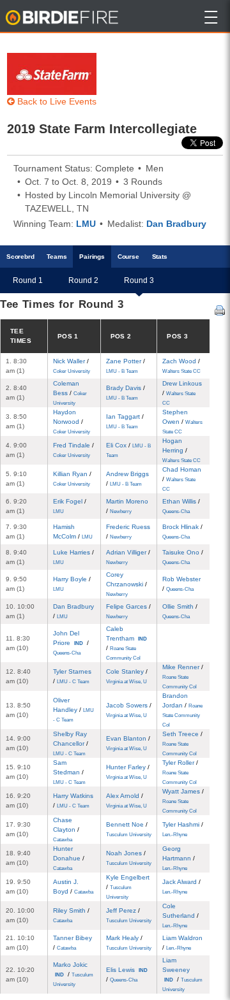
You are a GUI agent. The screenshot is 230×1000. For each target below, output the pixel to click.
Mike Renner (182, 676)
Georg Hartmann (178, 858)
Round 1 (28, 280)
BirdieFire (63, 17)
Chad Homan (181, 479)
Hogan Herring (181, 450)
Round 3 (139, 280)
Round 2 (83, 280)
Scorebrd (20, 256)
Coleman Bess (70, 393)
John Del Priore (71, 643)
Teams (56, 256)
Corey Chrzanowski (126, 584)
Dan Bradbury (176, 224)
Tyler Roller (180, 772)
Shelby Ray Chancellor (70, 743)
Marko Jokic (73, 974)
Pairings (91, 256)
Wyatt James (183, 801)
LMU (86, 224)
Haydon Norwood (71, 422)
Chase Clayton (66, 829)
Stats (159, 256)
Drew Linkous (182, 393)
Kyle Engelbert (128, 887)
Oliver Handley (73, 710)
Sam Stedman (69, 772)
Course (128, 256)
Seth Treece (182, 743)
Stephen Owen (182, 422)
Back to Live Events (55, 101)
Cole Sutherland (180, 915)
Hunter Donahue (68, 858)
